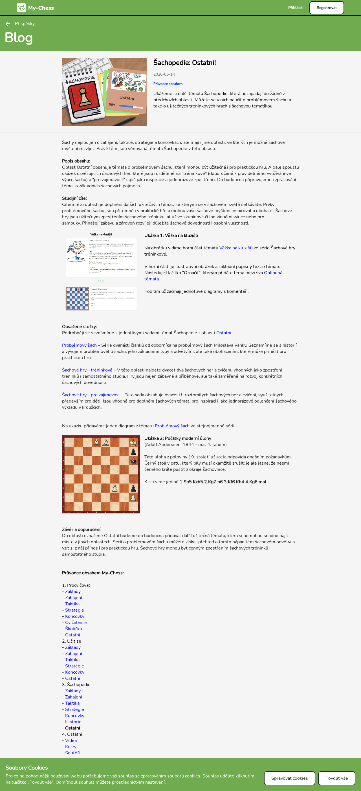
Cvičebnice (76, 622)
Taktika (72, 604)
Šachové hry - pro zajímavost (91, 395)
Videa (71, 740)
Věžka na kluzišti (236, 248)
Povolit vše (336, 778)
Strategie (74, 610)
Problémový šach (79, 345)
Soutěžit (73, 753)
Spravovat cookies (289, 778)
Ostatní (223, 333)
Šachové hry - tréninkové (87, 370)
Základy (73, 591)
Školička (73, 629)
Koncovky (74, 616)
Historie (73, 722)
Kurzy (70, 747)
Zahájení (73, 598)
